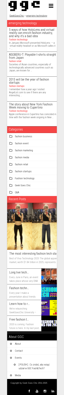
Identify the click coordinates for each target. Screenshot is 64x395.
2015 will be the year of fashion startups (29, 81)
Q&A (17, 192)
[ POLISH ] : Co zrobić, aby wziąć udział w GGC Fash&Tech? (34, 366)
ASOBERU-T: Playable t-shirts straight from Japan (32, 56)
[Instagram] (45, 391)
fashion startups (16, 86)
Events (18, 357)
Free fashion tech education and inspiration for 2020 (19, 319)
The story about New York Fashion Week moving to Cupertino (31, 105)
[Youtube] (37, 391)
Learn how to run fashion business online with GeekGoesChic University (19, 304)
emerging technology (36, 15)
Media (18, 375)
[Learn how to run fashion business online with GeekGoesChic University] (49, 308)
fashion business (23, 136)
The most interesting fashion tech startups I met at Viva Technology (33, 253)
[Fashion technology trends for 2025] (49, 292)
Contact (19, 350)
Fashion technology (18, 39)
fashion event (22, 143)
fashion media (22, 157)
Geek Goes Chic (23, 185)
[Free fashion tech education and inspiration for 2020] (49, 323)
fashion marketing (24, 150)
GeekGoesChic (16, 15)
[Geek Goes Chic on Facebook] (29, 391)
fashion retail (15, 61)
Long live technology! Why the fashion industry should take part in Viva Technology (19, 272)
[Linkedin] (53, 391)
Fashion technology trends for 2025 (19, 288)
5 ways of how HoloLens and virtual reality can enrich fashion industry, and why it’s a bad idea (31, 33)
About (18, 343)
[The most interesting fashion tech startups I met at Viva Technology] (32, 226)
